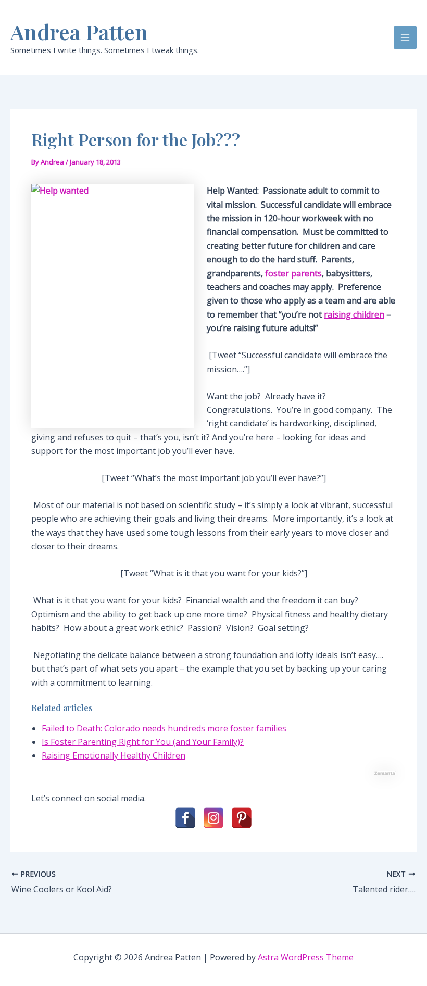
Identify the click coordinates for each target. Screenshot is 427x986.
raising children (354, 314)
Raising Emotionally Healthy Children (113, 755)
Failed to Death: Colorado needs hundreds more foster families (164, 728)
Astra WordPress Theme (306, 957)
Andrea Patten (79, 31)
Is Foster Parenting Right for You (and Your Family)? (143, 742)
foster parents (293, 273)
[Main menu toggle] (405, 37)
